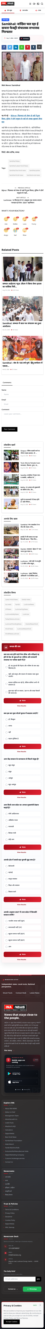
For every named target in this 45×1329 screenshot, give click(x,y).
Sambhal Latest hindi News (18, 166)
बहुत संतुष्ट (11, 765)
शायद (10, 726)
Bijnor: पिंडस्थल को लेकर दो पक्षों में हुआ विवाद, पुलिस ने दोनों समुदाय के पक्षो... (22, 191)
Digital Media (9, 1134)
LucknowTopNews (21, 609)
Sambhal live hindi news (17, 171)
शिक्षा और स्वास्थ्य (14, 885)
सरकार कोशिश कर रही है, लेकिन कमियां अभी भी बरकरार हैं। (23, 684)
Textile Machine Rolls (12, 1148)
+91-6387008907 (14, 1248)
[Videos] (34, 4)
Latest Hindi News (11, 600)
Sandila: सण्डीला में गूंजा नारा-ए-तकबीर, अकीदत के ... (30, 476)
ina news (8, 605)
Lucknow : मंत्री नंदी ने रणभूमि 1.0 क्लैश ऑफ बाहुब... (31, 562)
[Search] (42, 4)
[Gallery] (38, 4)
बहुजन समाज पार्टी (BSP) (16, 934)
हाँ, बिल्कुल (11, 719)
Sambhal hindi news (16, 175)
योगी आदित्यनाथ (13, 814)
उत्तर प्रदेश (8, 1177)
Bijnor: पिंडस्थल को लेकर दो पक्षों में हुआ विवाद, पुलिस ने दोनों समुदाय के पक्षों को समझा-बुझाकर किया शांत (22, 119)
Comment (5, 410)
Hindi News (9, 629)
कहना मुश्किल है (13, 739)
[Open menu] (30, 4)
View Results (21, 706)
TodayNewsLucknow (12, 619)
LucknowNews (29, 605)
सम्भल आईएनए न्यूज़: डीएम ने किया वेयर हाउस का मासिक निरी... (22, 285)
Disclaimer (8, 1217)
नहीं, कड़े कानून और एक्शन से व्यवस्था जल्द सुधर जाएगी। (23, 675)
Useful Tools (9, 1123)
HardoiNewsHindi (32, 624)
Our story (9, 1050)
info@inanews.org (15, 1255)
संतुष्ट (10, 772)
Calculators (9, 1130)
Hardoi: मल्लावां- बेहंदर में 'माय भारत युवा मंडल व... (31, 550)
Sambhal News (14, 161)
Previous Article (24, 188)
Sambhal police (34, 171)
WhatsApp (33, 1289)
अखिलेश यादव (13, 820)
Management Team (12, 1116)
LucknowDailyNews (12, 614)
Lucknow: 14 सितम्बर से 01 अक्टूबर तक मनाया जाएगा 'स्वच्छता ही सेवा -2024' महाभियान (23, 201)
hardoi (17, 605)
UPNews (8, 609)
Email (4, 400)
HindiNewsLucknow (12, 634)
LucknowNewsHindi (24, 629)
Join (38, 1279)
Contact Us (9, 1162)
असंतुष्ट (10, 778)
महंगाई (10, 872)
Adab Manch (9, 1144)
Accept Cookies (11, 1322)
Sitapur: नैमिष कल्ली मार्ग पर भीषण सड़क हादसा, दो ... (30, 452)
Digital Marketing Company (14, 1155)
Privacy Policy (10, 1213)
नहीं (9, 732)
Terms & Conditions (12, 1210)
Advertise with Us (11, 1119)
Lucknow (26, 614)
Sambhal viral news (33, 175)
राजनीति (7, 1184)
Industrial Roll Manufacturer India (16, 1151)
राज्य (6, 1181)
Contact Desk (21, 993)
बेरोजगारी (11, 866)
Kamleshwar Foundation (13, 1141)
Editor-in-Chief (10, 1112)
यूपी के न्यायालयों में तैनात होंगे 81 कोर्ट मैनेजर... (30, 501)
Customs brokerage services (15, 1159)
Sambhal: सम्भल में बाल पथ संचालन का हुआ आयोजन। (22, 325)
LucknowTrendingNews (13, 624)
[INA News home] (7, 4)
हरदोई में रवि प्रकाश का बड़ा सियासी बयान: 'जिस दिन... (29, 538)
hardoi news (26, 600)
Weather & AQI (10, 1126)
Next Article (21, 198)
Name (4, 390)
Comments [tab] (7, 383)
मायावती (11, 827)
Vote (24, 701)
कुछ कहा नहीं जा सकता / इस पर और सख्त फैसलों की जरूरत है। (24, 692)
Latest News (34, 993)
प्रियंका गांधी (12, 833)
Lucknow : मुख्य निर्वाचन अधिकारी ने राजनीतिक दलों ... (30, 574)
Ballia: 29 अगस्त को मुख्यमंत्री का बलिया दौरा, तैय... (30, 488)
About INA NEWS (11, 1109)
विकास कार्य (12, 892)
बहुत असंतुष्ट (12, 785)
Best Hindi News (10, 1137)
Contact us (13, 1289)
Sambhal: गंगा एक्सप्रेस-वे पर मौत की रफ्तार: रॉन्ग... (30, 526)
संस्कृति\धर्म (8, 1191)
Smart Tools (7, 993)
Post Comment (9, 429)
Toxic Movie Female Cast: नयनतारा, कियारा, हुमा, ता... (30, 464)
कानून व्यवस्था (12, 879)
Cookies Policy (10, 1220)
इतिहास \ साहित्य (10, 1188)
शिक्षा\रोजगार (8, 1195)
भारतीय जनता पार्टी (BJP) (16, 921)
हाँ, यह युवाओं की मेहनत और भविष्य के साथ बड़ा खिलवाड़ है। (23, 667)
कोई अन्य (11, 839)
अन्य (9, 947)
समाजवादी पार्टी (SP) (15, 927)
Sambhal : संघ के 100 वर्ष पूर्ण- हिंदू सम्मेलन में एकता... (22, 364)
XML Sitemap (9, 1227)
